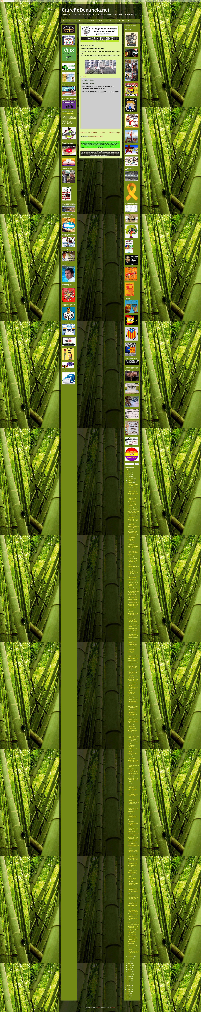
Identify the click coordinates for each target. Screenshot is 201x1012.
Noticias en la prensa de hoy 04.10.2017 (133, 927)
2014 (128, 981)
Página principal (66, 20)
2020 (128, 469)
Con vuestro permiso (133, 658)
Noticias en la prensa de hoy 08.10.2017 (133, 859)
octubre (130, 482)
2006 (128, 998)
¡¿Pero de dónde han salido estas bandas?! (133, 885)
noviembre (130, 480)
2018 (128, 474)
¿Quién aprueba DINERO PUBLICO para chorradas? (133, 938)
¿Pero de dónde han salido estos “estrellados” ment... (133, 601)
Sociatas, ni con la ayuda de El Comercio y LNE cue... (132, 562)
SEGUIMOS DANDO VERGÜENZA (133, 707)
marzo (129, 969)
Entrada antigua (115, 133)
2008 (128, 993)
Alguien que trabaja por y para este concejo (132, 667)
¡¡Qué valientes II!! (132, 941)
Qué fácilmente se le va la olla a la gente (133, 851)
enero (129, 974)
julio (129, 961)
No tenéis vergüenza (133, 895)
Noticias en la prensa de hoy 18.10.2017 (133, 698)
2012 (128, 985)
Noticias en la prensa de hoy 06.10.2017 (133, 888)
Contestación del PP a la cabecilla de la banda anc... (133, 528)
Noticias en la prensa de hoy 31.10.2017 (133, 494)
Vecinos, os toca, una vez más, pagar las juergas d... (133, 684)
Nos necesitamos (132, 734)
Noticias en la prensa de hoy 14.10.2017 (133, 761)
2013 (128, 983)
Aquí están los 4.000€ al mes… (133, 919)
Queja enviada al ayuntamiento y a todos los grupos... (133, 581)
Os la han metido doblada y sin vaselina (132, 880)
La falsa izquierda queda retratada (132, 490)
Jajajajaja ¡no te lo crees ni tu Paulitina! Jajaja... (133, 625)
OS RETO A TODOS (68, 113)
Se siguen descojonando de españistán (132, 855)
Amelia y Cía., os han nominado (133, 663)
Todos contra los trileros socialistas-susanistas (133, 703)
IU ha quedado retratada (131, 610)
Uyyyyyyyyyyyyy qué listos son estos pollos (133, 796)
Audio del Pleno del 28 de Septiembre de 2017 (133, 953)
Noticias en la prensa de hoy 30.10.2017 (133, 508)
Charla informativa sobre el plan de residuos (132, 907)
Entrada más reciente (88, 133)
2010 (128, 989)
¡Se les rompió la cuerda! (132, 866)
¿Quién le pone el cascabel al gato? (132, 862)
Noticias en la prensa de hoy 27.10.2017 (133, 557)
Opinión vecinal (131, 831)
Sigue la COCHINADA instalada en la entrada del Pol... (133, 898)
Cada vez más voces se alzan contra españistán (133, 775)
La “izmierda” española (131, 652)
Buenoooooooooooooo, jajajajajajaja (133, 592)
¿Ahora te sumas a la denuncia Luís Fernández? (133, 536)
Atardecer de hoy (132, 660)
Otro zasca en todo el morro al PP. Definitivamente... (133, 842)
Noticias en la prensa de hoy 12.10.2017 (133, 799)
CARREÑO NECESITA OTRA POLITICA (133, 803)
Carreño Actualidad (120, 20)
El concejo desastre (132, 628)
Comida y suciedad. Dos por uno (132, 648)
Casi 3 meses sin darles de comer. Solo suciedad (132, 816)
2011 (128, 987)
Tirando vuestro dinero (133, 487)
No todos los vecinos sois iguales (133, 757)
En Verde (100, 20)
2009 (128, 991)
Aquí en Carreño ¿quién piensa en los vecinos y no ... (133, 596)
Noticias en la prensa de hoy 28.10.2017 (133, 543)
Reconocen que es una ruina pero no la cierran (133, 750)
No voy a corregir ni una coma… (132, 523)
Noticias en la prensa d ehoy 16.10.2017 (133, 736)
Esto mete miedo (132, 728)
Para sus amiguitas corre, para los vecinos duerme (132, 620)
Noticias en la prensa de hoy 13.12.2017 (133, 779)
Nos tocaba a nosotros (133, 806)
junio (129, 963)
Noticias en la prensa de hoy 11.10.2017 (133, 808)
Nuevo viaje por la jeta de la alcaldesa (133, 512)
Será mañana (131, 616)
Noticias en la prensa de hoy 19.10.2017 (133, 680)
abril (129, 967)
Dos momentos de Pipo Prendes (132, 731)
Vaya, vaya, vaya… (132, 695)
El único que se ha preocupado (132, 715)
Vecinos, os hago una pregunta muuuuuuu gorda (133, 548)
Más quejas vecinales (133, 743)
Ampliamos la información (131, 725)
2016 (128, 976)
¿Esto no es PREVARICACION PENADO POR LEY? (133, 770)
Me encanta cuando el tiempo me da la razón (133, 847)
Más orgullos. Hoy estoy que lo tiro (132, 645)
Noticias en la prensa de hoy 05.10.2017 (133, 902)
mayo (129, 965)
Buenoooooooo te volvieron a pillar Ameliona (132, 498)
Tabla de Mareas (79, 20)
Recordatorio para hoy (133, 924)
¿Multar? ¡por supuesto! (131, 820)
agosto (129, 959)
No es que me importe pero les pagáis (133, 834)
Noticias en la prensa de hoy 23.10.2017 (133, 614)
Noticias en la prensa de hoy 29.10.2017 (133, 520)
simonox (98, 1007)
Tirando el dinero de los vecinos (133, 676)
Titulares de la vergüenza (131, 812)
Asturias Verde (90, 20)
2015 (128, 978)
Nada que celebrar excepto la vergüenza (132, 791)
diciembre (130, 478)
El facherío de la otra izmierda (133, 485)
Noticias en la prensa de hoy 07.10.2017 (133, 869)
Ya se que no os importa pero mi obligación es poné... (132, 874)
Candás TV (108, 20)
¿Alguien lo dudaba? (133, 922)
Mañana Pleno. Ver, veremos (132, 585)
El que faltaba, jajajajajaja (131, 746)
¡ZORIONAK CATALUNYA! (131, 540)
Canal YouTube (132, 20)
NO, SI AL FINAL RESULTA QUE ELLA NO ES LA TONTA (132, 503)
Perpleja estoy (131, 554)
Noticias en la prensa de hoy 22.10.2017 (133, 631)
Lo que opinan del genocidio (132, 786)
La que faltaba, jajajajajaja (131, 693)
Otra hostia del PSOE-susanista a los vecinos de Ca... (133, 568)
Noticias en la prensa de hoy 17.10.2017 (133, 718)
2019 (128, 472)
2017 (128, 476)
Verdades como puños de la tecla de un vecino (133, 672)
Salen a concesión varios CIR (132, 641)
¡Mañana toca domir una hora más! (133, 532)
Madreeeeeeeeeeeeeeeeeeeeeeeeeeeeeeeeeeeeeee (133, 765)
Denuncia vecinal (132, 607)
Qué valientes (131, 943)
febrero (130, 971)
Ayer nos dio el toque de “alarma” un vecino (133, 689)
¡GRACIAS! (130, 781)
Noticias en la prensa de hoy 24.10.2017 (133, 605)
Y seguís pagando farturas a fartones (133, 635)
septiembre (130, 956)
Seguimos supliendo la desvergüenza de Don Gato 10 (133, 516)
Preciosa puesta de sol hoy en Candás (133, 576)
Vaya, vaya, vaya (132, 934)
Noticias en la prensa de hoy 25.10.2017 (133, 588)
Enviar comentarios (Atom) (95, 136)
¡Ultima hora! (131, 783)
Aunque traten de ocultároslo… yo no (133, 740)
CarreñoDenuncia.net (85, 10)
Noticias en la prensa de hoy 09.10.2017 (133, 838)
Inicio (103, 133)
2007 (128, 996)
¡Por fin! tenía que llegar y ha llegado (133, 552)
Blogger (113, 1007)
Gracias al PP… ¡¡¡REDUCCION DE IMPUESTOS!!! (133, 572)
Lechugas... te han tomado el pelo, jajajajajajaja (132, 711)
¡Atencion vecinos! (132, 945)
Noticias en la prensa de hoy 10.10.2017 (133, 828)
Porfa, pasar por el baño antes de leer (133, 911)
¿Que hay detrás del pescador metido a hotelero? (133, 915)
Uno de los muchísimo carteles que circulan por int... (133, 931)
